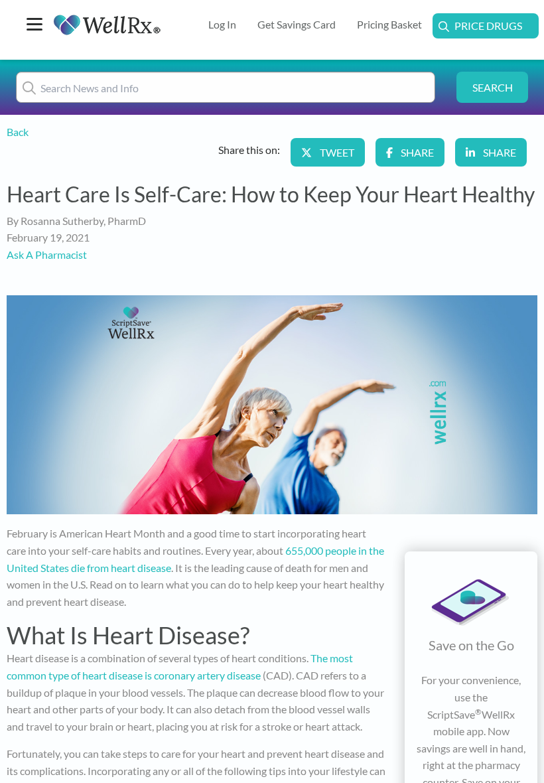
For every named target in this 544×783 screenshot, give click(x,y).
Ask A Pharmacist (47, 254)
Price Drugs (488, 25)
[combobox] (225, 87)
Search (492, 87)
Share (417, 152)
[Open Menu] (34, 25)
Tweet (337, 152)
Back (18, 131)
